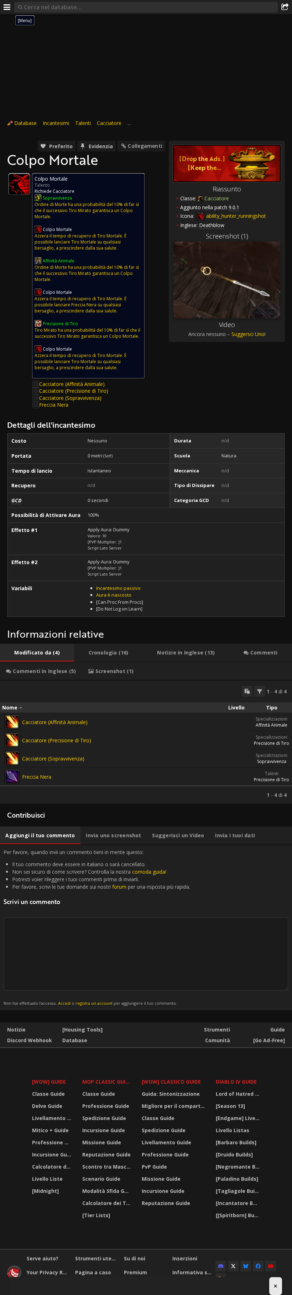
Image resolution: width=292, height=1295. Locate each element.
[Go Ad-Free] (269, 1040)
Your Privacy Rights (48, 1272)
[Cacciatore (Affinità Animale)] (12, 722)
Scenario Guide (101, 1178)
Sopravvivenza (271, 761)
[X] (233, 1266)
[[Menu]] (7, 7)
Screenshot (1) (227, 236)
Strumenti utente (96, 1258)
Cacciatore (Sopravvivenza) (70, 398)
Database (25, 123)
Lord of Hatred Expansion (239, 1093)
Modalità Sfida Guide (107, 1191)
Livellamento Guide (52, 1118)
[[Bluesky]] (245, 1266)
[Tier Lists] (96, 1215)
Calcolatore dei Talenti (52, 1166)
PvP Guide (154, 1166)
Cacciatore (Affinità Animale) (72, 384)
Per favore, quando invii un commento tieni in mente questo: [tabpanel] (97, 927)
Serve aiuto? (42, 1258)
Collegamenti (145, 145)
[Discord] (220, 1266)
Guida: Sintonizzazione (171, 1093)
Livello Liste (47, 1178)
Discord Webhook (29, 1040)
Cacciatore (109, 123)
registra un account (94, 1003)
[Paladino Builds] (237, 1178)
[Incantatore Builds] (239, 1203)
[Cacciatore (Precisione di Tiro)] (12, 740)
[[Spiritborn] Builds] (239, 1215)
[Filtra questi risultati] (259, 691)
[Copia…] (247, 691)
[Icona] (19, 184)
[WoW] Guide (49, 1081)
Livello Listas (232, 1130)
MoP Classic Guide (107, 1081)
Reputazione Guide (106, 1154)
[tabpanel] (146, 742)
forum (119, 886)
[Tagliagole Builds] (239, 1191)
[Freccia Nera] (12, 776)
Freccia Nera (53, 404)
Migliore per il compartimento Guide (174, 1106)
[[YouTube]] (270, 1266)
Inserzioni (184, 1258)
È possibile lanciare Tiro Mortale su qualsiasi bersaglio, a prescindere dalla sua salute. (80, 242)
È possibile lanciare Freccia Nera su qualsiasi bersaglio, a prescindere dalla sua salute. (80, 305)
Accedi (64, 1003)
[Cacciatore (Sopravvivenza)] (12, 758)
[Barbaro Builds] (236, 1142)
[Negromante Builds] (239, 1166)
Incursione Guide (52, 1154)
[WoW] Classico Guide (171, 1081)
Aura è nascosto (113, 595)
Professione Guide (52, 1142)
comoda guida (148, 871)
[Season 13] (230, 1106)
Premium (135, 1272)
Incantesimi (56, 123)
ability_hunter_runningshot (235, 215)
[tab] (37, 653)
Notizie (16, 1029)
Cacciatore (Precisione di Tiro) (73, 390)
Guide (277, 1029)
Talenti (83, 123)
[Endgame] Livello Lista (239, 1118)
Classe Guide (48, 1093)
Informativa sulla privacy (193, 1272)
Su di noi (134, 1258)
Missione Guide (101, 1142)
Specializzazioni (271, 719)
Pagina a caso (93, 1272)
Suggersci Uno (248, 334)
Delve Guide (47, 1106)
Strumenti (217, 1029)
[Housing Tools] (82, 1029)
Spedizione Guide (104, 1118)
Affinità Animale (271, 725)
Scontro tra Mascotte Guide (107, 1166)
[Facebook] (258, 1266)
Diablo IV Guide (236, 1081)
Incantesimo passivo (118, 588)
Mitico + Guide (50, 1130)
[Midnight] (45, 1191)
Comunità (217, 1040)
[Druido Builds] (234, 1154)
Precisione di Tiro (271, 743)
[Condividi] (285, 7)
